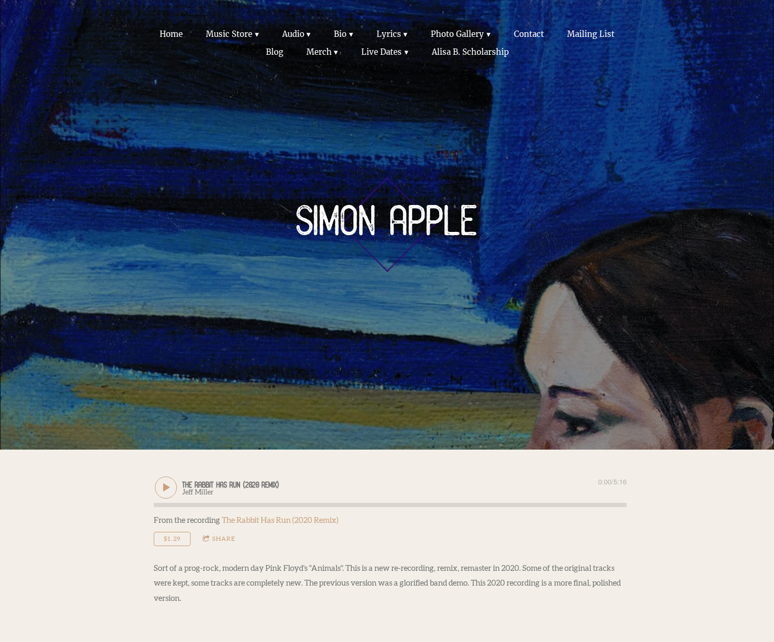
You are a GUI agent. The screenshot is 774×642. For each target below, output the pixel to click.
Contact (529, 34)
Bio (340, 34)
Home (171, 34)
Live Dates (381, 52)
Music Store (229, 34)
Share (223, 539)
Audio (293, 34)
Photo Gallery (457, 34)
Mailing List (590, 34)
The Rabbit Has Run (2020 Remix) (280, 520)
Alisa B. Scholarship (470, 52)
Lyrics (388, 34)
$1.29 (172, 539)
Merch (319, 52)
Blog (274, 52)
